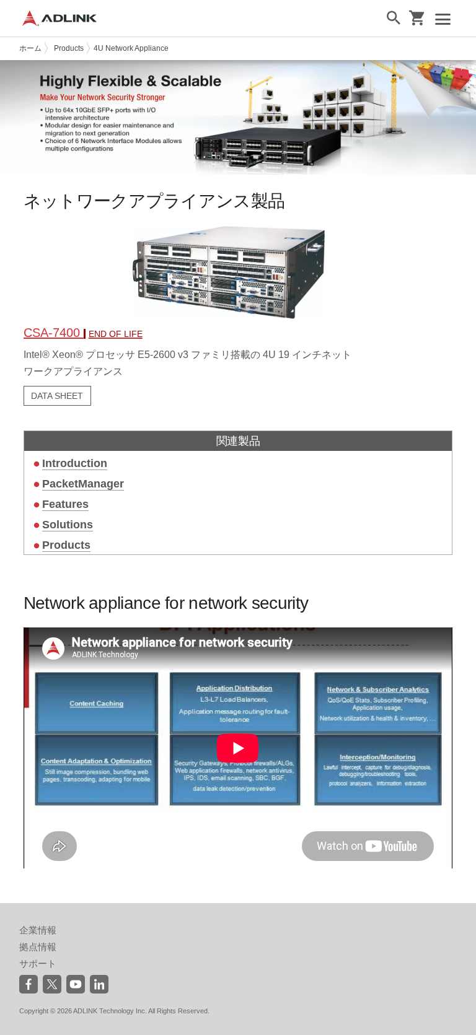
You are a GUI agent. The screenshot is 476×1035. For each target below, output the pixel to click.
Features (65, 504)
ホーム (30, 48)
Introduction (74, 463)
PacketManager (83, 484)
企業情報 (37, 930)
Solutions (67, 524)
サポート (37, 963)
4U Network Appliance (131, 48)
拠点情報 (37, 946)
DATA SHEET (57, 396)
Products (69, 48)
